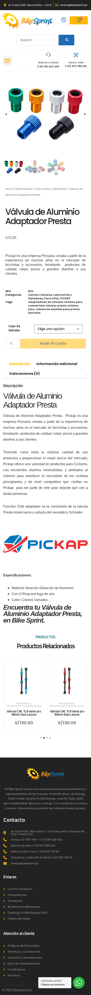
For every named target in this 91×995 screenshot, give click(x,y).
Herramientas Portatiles (20, 706)
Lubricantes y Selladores (50, 189)
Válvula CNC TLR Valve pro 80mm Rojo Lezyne (67, 713)
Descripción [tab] (19, 363)
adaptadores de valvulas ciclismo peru (55, 302)
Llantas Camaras (40, 295)
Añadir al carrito (53, 343)
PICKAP (65, 298)
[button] (7, 60)
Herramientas (23, 189)
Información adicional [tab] (56, 363)
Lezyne (37, 706)
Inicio (8, 189)
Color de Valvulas (14, 328)
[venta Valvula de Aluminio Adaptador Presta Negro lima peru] (45, 114)
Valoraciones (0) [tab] (24, 373)
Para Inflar (51, 298)
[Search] (66, 40)
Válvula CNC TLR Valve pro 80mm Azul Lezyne (24, 713)
